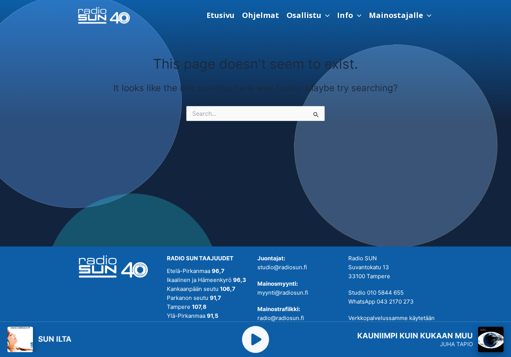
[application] (325, 15)
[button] (308, 15)
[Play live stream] (255, 339)
